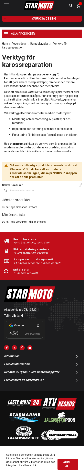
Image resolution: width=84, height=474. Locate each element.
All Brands (80, 185)
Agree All (67, 464)
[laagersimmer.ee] (23, 439)
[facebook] (6, 347)
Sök (70, 5)
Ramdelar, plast (40, 44)
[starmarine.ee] (25, 424)
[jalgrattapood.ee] (59, 424)
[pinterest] (22, 347)
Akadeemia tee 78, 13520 (20, 310)
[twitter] (14, 347)
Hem (5, 44)
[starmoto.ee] (39, 5)
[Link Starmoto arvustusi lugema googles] (24, 339)
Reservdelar (19, 44)
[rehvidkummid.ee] (59, 439)
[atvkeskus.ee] (59, 409)
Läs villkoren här (27, 465)
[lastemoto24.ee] (25, 409)
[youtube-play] (29, 347)
